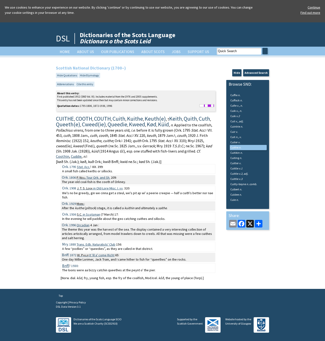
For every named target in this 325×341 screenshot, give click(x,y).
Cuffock (236, 100)
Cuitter (235, 163)
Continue (314, 7)
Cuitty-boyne (243, 184)
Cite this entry (85, 84)
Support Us (198, 51)
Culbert (236, 189)
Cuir (234, 131)
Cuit (235, 137)
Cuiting (236, 158)
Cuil (236, 121)
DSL (63, 38)
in (88, 214)
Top (60, 295)
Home (65, 51)
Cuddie (76, 156)
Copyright (62, 302)
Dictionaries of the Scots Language (127, 38)
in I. (100, 188)
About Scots (153, 51)
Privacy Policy (77, 302)
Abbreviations (65, 84)
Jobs (176, 51)
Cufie (236, 105)
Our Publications (117, 51)
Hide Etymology (89, 75)
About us (85, 51)
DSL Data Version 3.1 (68, 306)
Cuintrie (236, 126)
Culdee (236, 194)
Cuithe (235, 147)
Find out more (310, 12)
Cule (234, 200)
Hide (237, 72)
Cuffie (235, 95)
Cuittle (236, 168)
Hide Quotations (67, 75)
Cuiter (235, 142)
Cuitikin (236, 152)
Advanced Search (256, 72)
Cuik (236, 111)
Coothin (62, 156)
